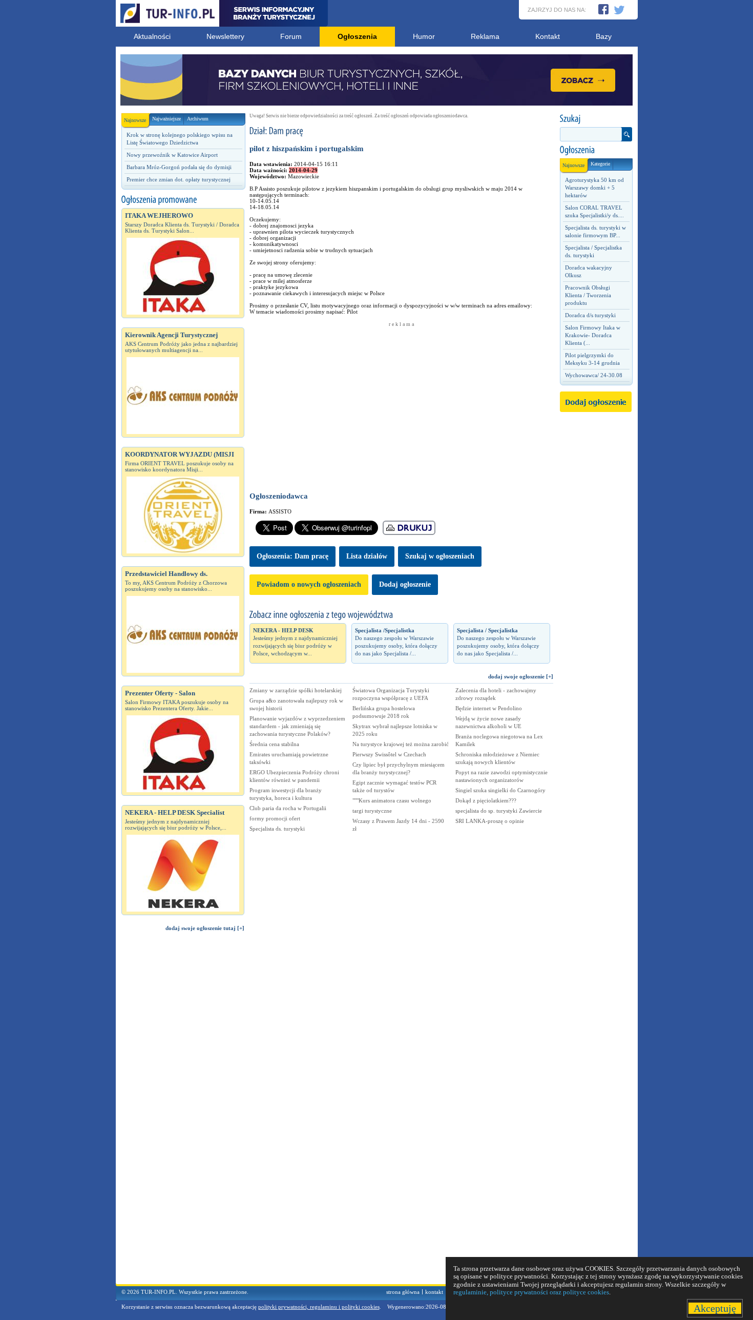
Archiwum (197, 118)
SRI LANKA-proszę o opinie (489, 821)
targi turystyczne (372, 811)
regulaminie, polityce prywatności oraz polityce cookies (531, 1292)
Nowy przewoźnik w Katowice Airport (172, 155)
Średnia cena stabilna (274, 744)
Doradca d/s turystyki (590, 315)
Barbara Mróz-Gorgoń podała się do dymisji (179, 167)
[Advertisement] (182, 1112)
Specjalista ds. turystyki (277, 829)
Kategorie (600, 164)
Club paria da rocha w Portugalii (287, 808)
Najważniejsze (166, 118)
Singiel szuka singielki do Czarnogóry (500, 790)
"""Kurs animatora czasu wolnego (391, 800)
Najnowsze (135, 120)
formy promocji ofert (274, 818)
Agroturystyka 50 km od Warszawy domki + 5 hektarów (594, 187)
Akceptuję (714, 1308)
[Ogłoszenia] (596, 150)
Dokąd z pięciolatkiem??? (485, 800)
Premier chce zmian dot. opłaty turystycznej (179, 179)
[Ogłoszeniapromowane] (182, 200)
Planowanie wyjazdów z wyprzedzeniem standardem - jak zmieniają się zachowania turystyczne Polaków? (297, 726)
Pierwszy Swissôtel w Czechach (389, 754)
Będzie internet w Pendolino (488, 708)
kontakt (434, 1292)
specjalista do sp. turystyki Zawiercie (498, 811)
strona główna (403, 1292)
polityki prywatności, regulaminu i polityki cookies (319, 1307)
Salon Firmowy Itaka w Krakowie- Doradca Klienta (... (592, 335)
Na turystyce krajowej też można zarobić (400, 744)
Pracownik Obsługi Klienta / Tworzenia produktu (588, 295)
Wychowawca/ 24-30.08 (593, 375)
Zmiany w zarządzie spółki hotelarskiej (295, 690)
